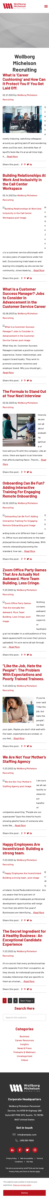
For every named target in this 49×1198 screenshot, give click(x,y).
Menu (46, 6)
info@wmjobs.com (26, 1134)
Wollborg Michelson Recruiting (14, 6)
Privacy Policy (11, 1158)
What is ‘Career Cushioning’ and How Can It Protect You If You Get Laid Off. (24, 81)
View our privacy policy (22, 1185)
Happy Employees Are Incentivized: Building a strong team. (23, 848)
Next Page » (26, 1001)
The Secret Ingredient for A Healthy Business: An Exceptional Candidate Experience (24, 937)
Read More (12, 156)
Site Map (29, 1162)
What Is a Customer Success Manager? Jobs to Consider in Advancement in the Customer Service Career (24, 298)
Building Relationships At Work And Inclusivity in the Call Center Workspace (24, 182)
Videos (24, 1060)
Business (24, 1036)
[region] (24, 1188)
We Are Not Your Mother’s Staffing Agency (24, 759)
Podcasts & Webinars (24, 1052)
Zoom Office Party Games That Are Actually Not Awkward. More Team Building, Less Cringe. (24, 576)
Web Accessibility (26, 1158)
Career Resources (24, 1040)
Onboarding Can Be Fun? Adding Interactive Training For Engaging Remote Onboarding (24, 489)
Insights (24, 1044)
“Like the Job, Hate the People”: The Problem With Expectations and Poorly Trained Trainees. (24, 672)
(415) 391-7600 (27, 1140)
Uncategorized (24, 1056)
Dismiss (24, 1193)
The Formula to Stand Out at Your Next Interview (24, 393)
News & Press (24, 1048)
